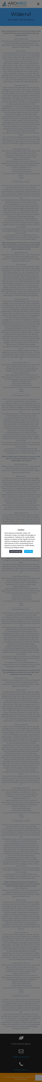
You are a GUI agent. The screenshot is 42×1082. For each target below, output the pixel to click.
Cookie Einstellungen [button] (15, 551)
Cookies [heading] (21, 530)
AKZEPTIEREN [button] (28, 551)
